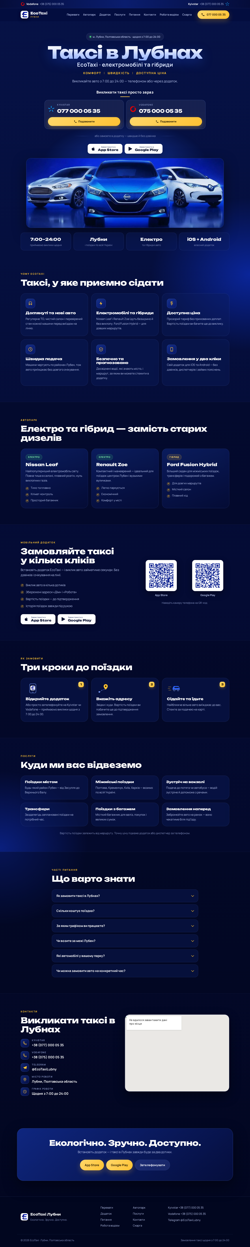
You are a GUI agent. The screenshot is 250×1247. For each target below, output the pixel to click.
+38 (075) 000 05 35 (48, 1057)
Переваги (73, 14)
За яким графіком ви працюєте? (80, 926)
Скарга (187, 14)
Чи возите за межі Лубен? (75, 941)
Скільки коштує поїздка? (75, 911)
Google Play (119, 1165)
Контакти (150, 14)
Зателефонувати (152, 1165)
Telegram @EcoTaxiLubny (184, 1220)
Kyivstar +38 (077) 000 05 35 (186, 1207)
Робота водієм (169, 14)
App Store (92, 1165)
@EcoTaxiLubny (44, 1069)
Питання (134, 14)
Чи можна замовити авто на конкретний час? (90, 971)
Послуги (119, 14)
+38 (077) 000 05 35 (48, 1045)
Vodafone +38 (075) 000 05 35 (187, 1214)
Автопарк (89, 14)
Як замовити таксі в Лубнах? (78, 896)
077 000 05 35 (216, 14)
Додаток (105, 14)
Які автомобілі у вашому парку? (80, 956)
